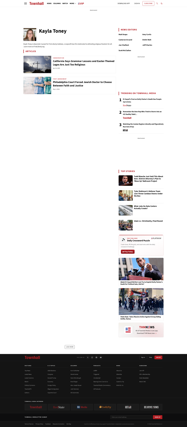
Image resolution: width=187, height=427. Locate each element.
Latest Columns (29, 378)
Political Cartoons (30, 385)
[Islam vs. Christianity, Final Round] (126, 225)
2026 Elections (52, 371)
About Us (119, 371)
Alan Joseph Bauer (76, 385)
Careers (118, 378)
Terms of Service (29, 424)
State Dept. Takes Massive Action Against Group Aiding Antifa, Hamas (140, 318)
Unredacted (97, 378)
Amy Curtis (146, 34)
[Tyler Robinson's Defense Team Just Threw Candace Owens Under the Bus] (126, 195)
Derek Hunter (74, 374)
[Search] (157, 3)
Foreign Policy (52, 385)
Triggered (96, 374)
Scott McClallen (125, 50)
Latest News (28, 374)
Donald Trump (52, 378)
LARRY (95, 371)
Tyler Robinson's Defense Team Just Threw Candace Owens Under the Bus (148, 193)
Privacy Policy (39, 424)
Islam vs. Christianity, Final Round (148, 221)
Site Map (68, 424)
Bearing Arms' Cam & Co (101, 382)
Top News (27, 371)
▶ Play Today (128, 251)
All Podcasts (97, 389)
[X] (87, 357)
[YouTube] (100, 357)
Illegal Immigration (53, 389)
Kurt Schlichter (75, 371)
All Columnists (75, 393)
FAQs (150, 357)
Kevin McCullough (76, 378)
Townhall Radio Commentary (102, 385)
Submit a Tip (120, 382)
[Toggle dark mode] (162, 3)
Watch (26, 382)
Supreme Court (52, 393)
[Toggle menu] (25, 3)
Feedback (48, 424)
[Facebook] (96, 357)
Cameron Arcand (125, 40)
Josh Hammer (75, 389)
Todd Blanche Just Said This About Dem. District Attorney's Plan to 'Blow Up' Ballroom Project (148, 178)
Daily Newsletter (144, 378)
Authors (27, 393)
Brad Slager (74, 382)
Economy (50, 382)
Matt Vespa (123, 34)
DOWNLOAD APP (124, 3)
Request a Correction (58, 424)
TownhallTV (28, 389)
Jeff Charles (147, 45)
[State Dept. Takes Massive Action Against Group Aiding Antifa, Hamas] (141, 301)
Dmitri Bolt (146, 40)
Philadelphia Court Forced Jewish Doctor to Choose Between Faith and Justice (82, 83)
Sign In (143, 357)
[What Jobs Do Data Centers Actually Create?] (126, 210)
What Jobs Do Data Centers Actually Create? (145, 207)
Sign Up (157, 417)
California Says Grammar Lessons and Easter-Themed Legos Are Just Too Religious (83, 63)
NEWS (49, 3)
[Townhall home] (32, 357)
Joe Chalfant (124, 45)
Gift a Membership (144, 374)
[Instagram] (92, 357)
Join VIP (158, 357)
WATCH (65, 3)
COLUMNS (57, 3)
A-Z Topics (51, 365)
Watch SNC (142, 382)
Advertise (119, 374)
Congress (50, 374)
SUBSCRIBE (148, 3)
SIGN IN (137, 3)
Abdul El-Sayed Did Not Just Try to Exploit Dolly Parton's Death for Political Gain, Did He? (141, 283)
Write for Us (119, 385)
